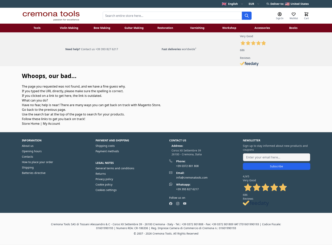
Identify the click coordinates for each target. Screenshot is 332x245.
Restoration (165, 28)
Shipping (28, 167)
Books (293, 28)
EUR (251, 4)
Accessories (262, 28)
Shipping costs (105, 146)
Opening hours (32, 151)
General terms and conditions (115, 168)
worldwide (179, 49)
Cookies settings (106, 190)
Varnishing (197, 28)
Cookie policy (104, 184)
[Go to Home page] (51, 15)
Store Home (31, 123)
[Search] (247, 16)
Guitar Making (134, 28)
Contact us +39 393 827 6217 (99, 49)
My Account (51, 123)
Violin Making (69, 28)
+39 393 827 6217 (187, 189)
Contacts (27, 156)
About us (28, 146)
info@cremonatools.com (192, 177)
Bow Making (102, 28)
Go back (28, 109)
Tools (37, 28)
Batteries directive (34, 173)
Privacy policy (104, 179)
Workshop (229, 28)
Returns (101, 173)
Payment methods (107, 151)
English (230, 3)
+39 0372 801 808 (187, 166)
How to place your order (37, 162)
